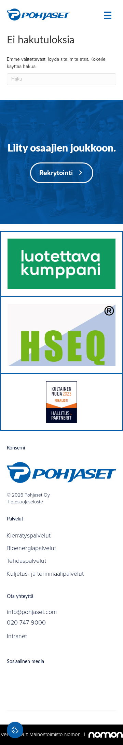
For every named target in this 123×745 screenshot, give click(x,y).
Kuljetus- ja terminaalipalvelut (45, 573)
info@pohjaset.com (32, 612)
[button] (61, 172)
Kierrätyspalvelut (28, 535)
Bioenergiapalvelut (31, 548)
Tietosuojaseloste (25, 502)
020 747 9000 (26, 622)
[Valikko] (107, 15)
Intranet (17, 636)
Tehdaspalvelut (26, 560)
